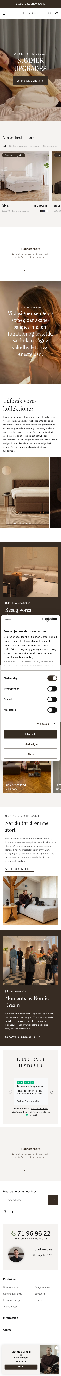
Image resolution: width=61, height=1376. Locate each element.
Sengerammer (50, 146)
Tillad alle (30, 734)
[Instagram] (5, 1212)
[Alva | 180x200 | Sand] (24, 176)
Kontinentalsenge (18, 146)
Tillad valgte (30, 744)
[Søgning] (49, 13)
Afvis (30, 754)
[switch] (52, 688)
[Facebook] (12, 1212)
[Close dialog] (56, 1348)
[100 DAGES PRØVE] (30, 254)
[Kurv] (56, 13)
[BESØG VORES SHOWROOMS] (30, 4)
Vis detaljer (43, 723)
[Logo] (30, 13)
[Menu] (5, 13)
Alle (5, 146)
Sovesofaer (35, 146)
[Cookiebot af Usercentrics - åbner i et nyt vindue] (43, 619)
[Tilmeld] (53, 1200)
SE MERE (21, 1367)
